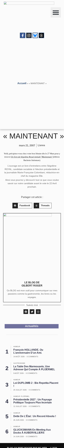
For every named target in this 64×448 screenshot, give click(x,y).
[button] (56, 12)
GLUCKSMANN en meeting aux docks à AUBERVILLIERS (32, 431)
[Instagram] (29, 35)
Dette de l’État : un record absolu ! (34, 416)
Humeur (16, 346)
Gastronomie (19, 363)
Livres (41, 145)
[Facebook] (25, 311)
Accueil (21, 83)
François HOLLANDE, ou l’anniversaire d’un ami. (28, 351)
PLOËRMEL (25, 396)
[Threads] (41, 35)
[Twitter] (32, 311)
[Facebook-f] (22, 35)
